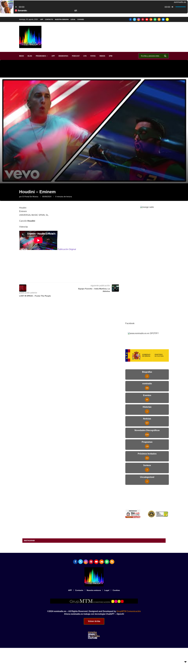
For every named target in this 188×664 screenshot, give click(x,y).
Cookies (80, 19)
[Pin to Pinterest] (82, 279)
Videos (102, 56)
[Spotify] (155, 19)
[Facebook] (130, 19)
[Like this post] (64, 279)
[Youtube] (146, 19)
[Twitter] (134, 19)
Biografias (63, 56)
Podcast (76, 56)
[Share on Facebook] (71, 279)
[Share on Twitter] (76, 279)
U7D (85, 56)
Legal (73, 19)
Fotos (93, 56)
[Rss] (159, 19)
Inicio (21, 56)
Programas (41, 56)
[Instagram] (138, 19)
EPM (110, 56)
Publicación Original (67, 249)
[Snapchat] (167, 19)
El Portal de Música (30, 197)
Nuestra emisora (62, 19)
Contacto (49, 19)
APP (41, 19)
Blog (30, 56)
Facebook (129, 323)
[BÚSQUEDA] (165, 56)
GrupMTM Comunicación (129, 611)
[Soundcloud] (150, 19)
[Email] (163, 19)
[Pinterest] (142, 19)
